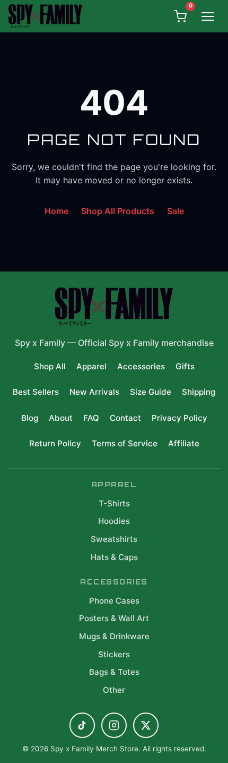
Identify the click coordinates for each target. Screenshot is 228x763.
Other (114, 690)
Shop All (50, 366)
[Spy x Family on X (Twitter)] (146, 725)
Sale (175, 211)
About (61, 418)
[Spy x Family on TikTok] (82, 725)
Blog (29, 418)
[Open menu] (208, 16)
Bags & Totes (114, 672)
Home (56, 211)
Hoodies (114, 521)
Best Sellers (36, 392)
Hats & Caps (114, 557)
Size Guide (150, 392)
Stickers (114, 654)
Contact (125, 418)
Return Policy (55, 443)
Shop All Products (117, 211)
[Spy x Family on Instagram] (114, 725)
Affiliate (183, 443)
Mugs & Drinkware (114, 636)
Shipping (198, 392)
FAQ (91, 418)
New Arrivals (94, 392)
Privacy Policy (179, 418)
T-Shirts (114, 503)
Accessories (141, 366)
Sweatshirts (114, 539)
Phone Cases (114, 601)
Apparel (91, 366)
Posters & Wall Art (114, 618)
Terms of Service (124, 443)
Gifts (185, 366)
